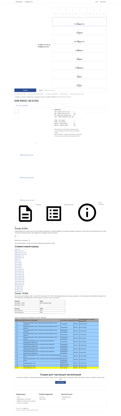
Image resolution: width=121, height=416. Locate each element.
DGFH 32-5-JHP (19, 251)
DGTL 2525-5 (18, 266)
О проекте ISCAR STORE (36, 94)
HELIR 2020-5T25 (19, 278)
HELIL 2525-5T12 (19, 273)
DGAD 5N (17, 249)
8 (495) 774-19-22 (44, 45)
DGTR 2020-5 (18, 264)
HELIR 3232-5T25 (19, 284)
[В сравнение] (103, 111)
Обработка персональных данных (26, 401)
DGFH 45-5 (18, 261)
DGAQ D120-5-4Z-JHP (21, 254)
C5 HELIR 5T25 (19, 288)
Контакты (65, 94)
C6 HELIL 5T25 (19, 289)
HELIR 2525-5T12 (19, 274)
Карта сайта (42, 399)
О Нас (18, 397)
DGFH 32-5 (18, 259)
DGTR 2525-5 (18, 268)
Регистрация (60, 382)
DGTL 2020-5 (18, 262)
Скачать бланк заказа (78, 94)
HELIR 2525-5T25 (19, 281)
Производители (66, 397)
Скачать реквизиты (52, 94)
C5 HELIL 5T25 (19, 286)
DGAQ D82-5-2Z (19, 256)
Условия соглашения (22, 403)
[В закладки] (104, 111)
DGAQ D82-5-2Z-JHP (20, 252)
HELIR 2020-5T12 (19, 271)
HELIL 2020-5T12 (19, 269)
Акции (63, 399)
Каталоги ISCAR (21, 94)
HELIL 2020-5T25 (19, 276)
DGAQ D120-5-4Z (19, 257)
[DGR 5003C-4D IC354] (36, 143)
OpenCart (25, 408)
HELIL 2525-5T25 (19, 279)
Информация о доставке (23, 399)
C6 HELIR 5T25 (19, 291)
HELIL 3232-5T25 (19, 283)
